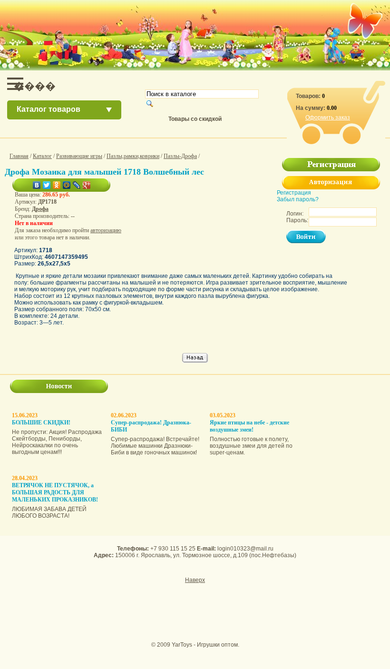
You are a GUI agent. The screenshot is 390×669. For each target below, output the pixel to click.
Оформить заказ (327, 117)
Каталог (42, 156)
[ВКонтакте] (37, 185)
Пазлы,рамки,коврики (133, 156)
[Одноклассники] (57, 185)
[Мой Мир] (67, 185)
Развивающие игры (79, 156)
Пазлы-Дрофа (180, 156)
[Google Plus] (87, 185)
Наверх (195, 580)
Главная (19, 156)
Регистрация (294, 192)
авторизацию (105, 230)
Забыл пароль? (298, 199)
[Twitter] (47, 185)
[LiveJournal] (77, 185)
